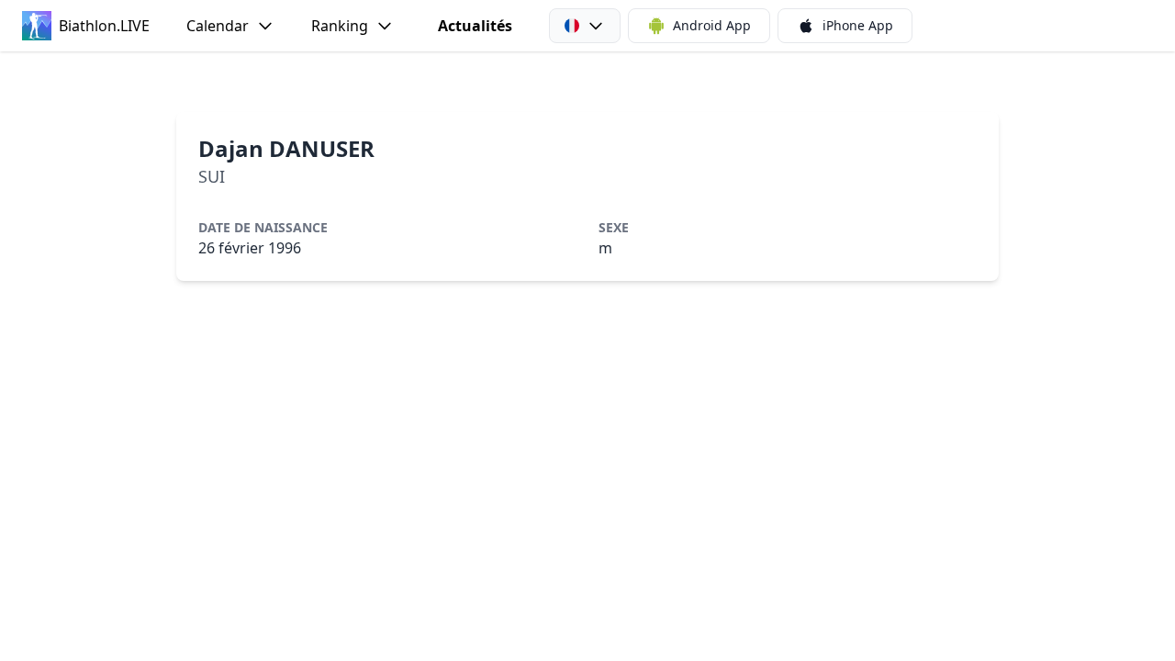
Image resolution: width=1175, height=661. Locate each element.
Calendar (217, 26)
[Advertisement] (587, 82)
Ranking (339, 26)
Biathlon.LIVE (104, 26)
